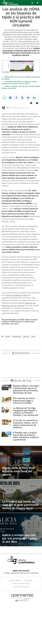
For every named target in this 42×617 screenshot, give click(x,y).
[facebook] (19, 567)
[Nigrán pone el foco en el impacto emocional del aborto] (21, 462)
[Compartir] (4, 97)
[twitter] (23, 567)
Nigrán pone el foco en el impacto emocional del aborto (18, 471)
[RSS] (26, 567)
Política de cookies (21, 587)
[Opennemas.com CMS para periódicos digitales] (22, 598)
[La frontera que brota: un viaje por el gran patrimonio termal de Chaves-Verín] (21, 496)
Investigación (16, 336)
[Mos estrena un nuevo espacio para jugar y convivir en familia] (6, 400)
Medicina (26, 336)
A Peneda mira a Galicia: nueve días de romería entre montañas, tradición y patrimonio (26, 436)
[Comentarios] (31, 103)
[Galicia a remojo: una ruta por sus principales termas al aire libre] (21, 529)
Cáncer (7, 336)
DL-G (8, 107)
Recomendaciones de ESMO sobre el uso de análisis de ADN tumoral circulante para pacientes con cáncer (20, 322)
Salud (33, 336)
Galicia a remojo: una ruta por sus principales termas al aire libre (19, 538)
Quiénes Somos (15, 580)
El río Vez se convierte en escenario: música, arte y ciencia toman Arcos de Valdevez (25, 424)
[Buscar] (32, 2)
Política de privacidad (21, 584)
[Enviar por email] (37, 103)
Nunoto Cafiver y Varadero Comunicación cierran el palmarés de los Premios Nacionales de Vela (26, 389)
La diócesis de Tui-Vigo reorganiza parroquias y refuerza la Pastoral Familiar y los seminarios (25, 412)
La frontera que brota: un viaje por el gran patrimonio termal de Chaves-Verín (19, 83)
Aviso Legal (28, 580)
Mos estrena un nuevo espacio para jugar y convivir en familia (24, 400)
